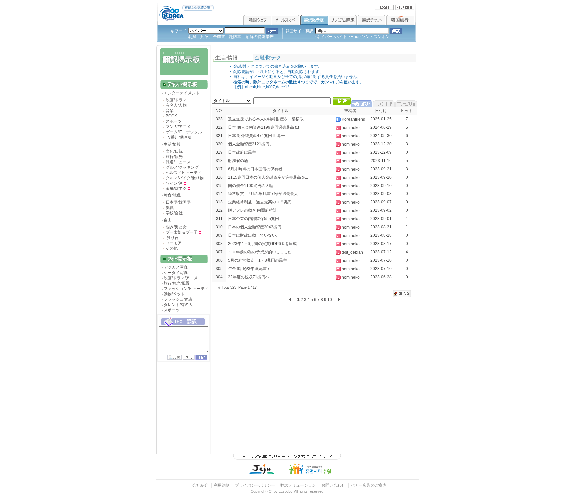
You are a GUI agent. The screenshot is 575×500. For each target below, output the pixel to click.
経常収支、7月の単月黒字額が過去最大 (263, 193)
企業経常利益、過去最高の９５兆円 (260, 202)
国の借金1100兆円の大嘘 (250, 185)
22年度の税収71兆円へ (248, 277)
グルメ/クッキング (182, 167)
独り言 (172, 237)
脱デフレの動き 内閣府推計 (252, 210)
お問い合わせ (333, 485)
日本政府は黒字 (242, 152)
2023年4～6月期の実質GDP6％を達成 (262, 243)
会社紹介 (200, 485)
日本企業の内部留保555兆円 (253, 218)
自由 (168, 220)
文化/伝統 (174, 151)
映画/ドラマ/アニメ (181, 278)
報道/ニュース (178, 162)
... (334, 299)
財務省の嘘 (238, 160)
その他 (172, 248)
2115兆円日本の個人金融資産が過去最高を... (268, 177)
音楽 (170, 110)
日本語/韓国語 (178, 202)
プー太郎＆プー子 (182, 232)
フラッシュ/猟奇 (178, 299)
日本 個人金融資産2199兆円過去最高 (261, 127)
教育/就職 (172, 195)
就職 (170, 207)
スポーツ (174, 121)
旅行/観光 (174, 156)
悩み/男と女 (176, 227)
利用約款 (222, 485)
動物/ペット (174, 294)
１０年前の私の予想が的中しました (260, 252)
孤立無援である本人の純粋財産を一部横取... (267, 119)
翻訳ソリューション (298, 485)
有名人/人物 (176, 105)
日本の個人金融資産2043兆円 (254, 227)
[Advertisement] (183, 414)
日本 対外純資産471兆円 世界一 (256, 135)
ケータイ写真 (176, 272)
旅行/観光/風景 (177, 283)
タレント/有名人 (178, 304)
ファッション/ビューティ (186, 288)
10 (329, 299)
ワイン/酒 (175, 183)
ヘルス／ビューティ (184, 172)
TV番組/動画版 (179, 137)
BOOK (171, 116)
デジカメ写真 (176, 267)
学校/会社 (174, 213)
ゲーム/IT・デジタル (184, 132)
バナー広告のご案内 (369, 485)
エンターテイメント (182, 93)
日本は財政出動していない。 (254, 235)
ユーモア (174, 243)
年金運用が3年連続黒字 (249, 268)
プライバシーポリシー (255, 485)
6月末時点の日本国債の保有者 (255, 169)
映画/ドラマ (176, 100)
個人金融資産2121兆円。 (250, 144)
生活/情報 (172, 144)
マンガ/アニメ (178, 126)
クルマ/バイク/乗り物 (185, 178)
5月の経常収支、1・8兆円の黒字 (257, 260)
